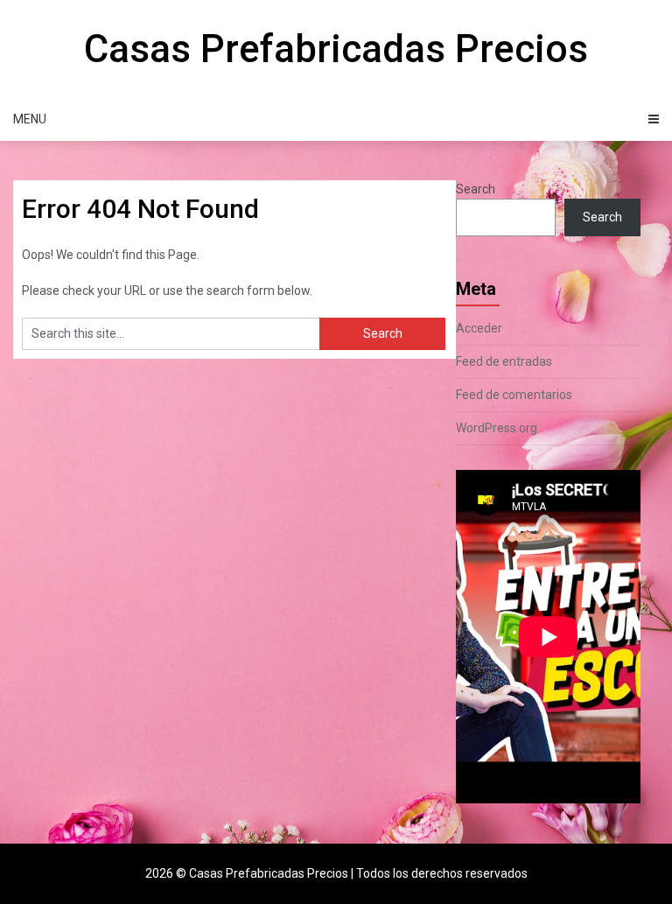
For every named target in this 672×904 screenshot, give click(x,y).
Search (475, 189)
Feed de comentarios (514, 395)
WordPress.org (496, 428)
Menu (29, 119)
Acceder (479, 328)
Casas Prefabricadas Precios (336, 49)
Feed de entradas (504, 361)
